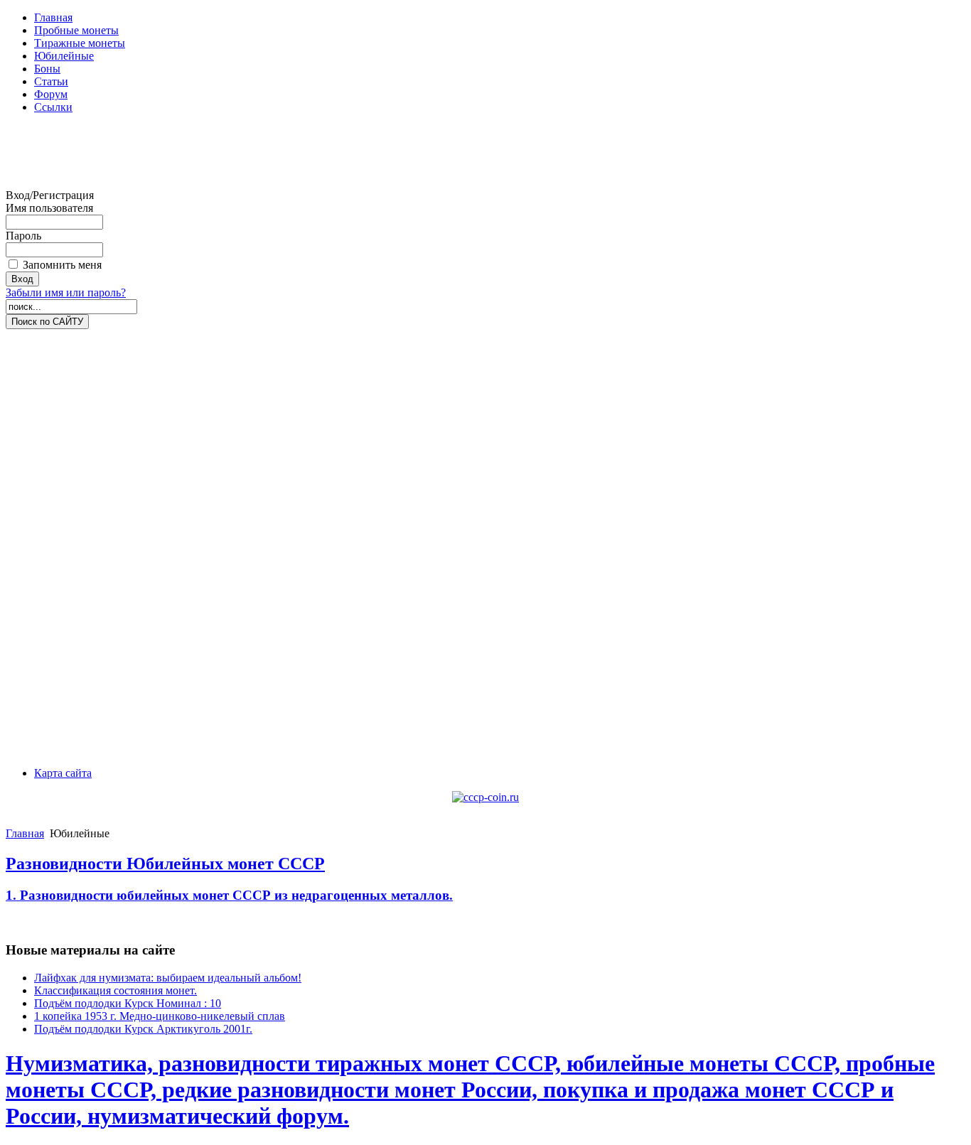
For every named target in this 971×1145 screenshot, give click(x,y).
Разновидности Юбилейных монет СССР (165, 863)
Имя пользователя (49, 208)
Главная (25, 833)
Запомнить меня (62, 265)
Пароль (23, 236)
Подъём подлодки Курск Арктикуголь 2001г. (143, 1029)
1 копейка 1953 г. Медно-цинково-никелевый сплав (159, 1016)
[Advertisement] (62, 157)
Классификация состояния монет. (115, 990)
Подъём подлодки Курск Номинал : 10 (127, 1003)
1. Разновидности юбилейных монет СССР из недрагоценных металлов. (229, 895)
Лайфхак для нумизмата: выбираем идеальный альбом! (167, 978)
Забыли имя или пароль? (66, 292)
